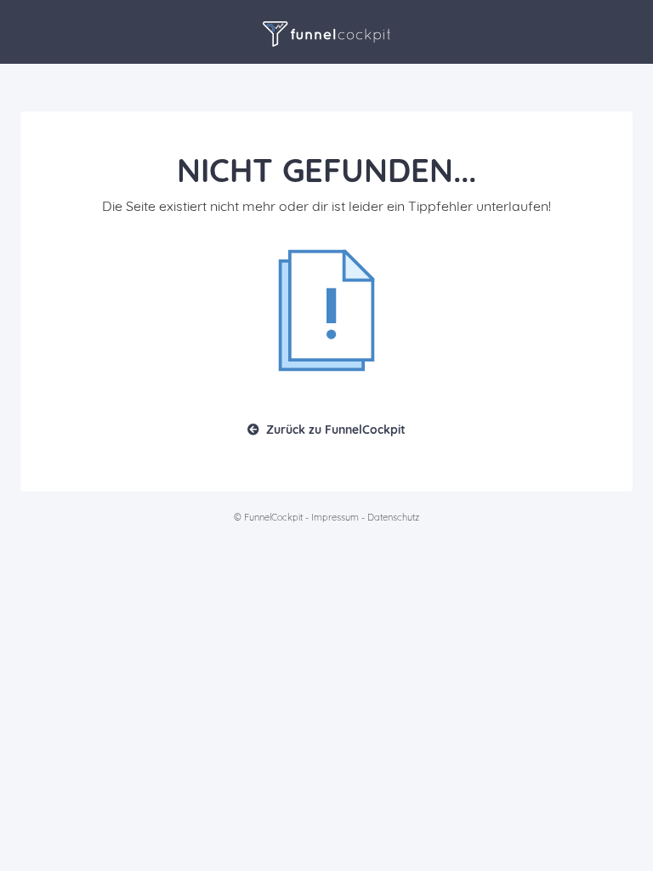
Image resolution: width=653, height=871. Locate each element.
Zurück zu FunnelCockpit (336, 429)
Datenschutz (393, 517)
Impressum (335, 517)
